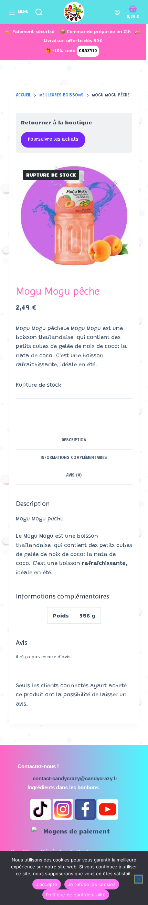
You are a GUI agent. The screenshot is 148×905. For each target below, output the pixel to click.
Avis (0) (74, 475)
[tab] (74, 441)
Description (74, 440)
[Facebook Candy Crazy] (85, 809)
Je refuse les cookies (92, 884)
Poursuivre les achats (53, 139)
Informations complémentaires (74, 458)
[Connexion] (117, 12)
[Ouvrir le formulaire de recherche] (38, 12)
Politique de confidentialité (76, 894)
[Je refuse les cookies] (138, 879)
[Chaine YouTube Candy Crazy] (107, 809)
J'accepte (46, 884)
